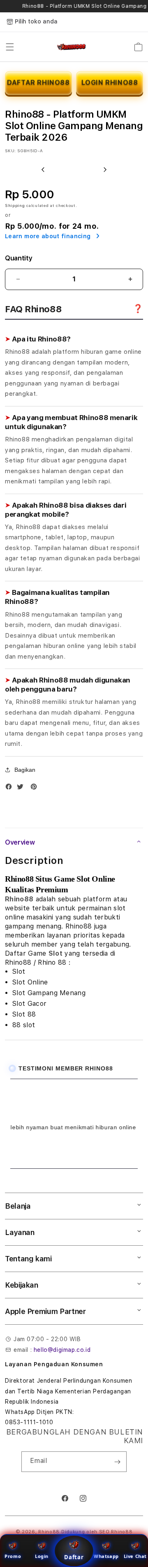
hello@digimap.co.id (62, 1349)
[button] (10, 47)
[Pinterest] (36, 788)
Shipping (15, 205)
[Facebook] (10, 788)
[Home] (71, 47)
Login (42, 1556)
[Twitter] (22, 788)
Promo (13, 1556)
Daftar (74, 1557)
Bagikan (24, 769)
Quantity (18, 258)
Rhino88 (19, 899)
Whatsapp (106, 1556)
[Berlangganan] (117, 1461)
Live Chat (135, 1556)
